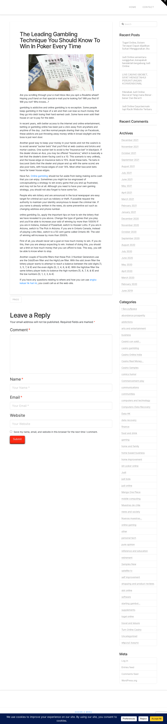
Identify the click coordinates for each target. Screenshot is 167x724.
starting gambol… (130, 603)
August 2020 (128, 244)
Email (16, 397)
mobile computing (131, 498)
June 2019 (127, 290)
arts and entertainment (133, 328)
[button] (164, 3)
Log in (124, 660)
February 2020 (129, 284)
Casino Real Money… (132, 361)
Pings (16, 299)
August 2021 (128, 166)
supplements (128, 609)
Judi (123, 472)
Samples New (128, 564)
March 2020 (127, 277)
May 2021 (126, 185)
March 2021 (127, 199)
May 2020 (126, 264)
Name (16, 379)
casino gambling (130, 348)
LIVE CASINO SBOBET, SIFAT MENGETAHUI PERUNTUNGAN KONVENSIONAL (135, 79)
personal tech (128, 537)
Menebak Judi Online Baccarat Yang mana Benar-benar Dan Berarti (137, 94)
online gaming (128, 524)
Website (17, 415)
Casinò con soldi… (131, 341)
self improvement (130, 577)
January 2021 (128, 212)
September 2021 (130, 159)
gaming (125, 439)
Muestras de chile (130, 505)
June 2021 (127, 179)
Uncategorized (129, 636)
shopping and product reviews (137, 583)
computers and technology (135, 400)
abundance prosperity (133, 315)
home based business (133, 452)
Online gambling (39, 175)
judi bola (125, 479)
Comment (20, 329)
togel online (127, 616)
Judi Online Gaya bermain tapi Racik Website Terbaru (137, 108)
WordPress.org (129, 680)
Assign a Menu (83, 712)
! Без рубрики (129, 308)
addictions (127, 321)
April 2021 (126, 192)
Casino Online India (131, 354)
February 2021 (129, 205)
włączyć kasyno (130, 642)
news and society (130, 511)
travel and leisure (130, 623)
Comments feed (129, 674)
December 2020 (130, 218)
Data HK (125, 413)
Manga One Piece (130, 492)
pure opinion (128, 544)
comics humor (128, 374)
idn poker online (129, 465)
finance (125, 426)
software (126, 596)
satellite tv (126, 570)
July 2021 (126, 172)
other (124, 531)
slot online (126, 590)
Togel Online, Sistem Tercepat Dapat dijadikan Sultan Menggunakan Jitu (136, 45)
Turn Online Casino (131, 629)
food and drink (129, 433)
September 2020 (130, 238)
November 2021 (130, 146)
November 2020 (130, 225)
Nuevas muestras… (131, 518)
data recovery (129, 420)
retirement (126, 557)
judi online (126, 485)
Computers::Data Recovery (135, 406)
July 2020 (126, 251)
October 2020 (129, 231)
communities (128, 393)
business (126, 334)
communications (130, 387)
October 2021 (128, 153)
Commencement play (132, 380)
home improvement (131, 459)
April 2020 (126, 271)
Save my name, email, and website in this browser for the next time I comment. (56, 431)
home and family (130, 446)
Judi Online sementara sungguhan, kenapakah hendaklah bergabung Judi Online (136, 62)
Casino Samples (129, 367)
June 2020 (127, 257)
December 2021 (129, 140)
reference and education (134, 551)
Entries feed (127, 667)
